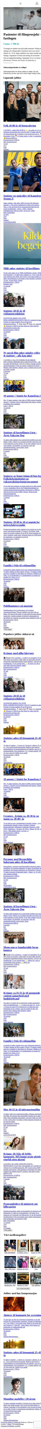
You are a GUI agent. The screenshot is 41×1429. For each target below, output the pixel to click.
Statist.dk (17, 1422)
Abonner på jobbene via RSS (10, 1426)
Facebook (4, 1422)
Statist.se (11, 1422)
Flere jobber (7, 629)
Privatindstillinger (18, 1424)
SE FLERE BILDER (23, 1288)
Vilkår (9, 1424)
